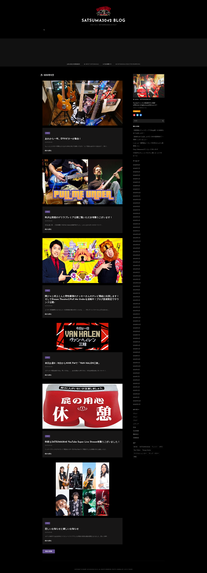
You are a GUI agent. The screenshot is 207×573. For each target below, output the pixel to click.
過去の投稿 (48, 551)
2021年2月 (136, 394)
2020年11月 (136, 404)
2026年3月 (136, 182)
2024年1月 (136, 272)
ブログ (47, 211)
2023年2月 (136, 311)
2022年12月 (137, 317)
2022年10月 (137, 324)
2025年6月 (136, 213)
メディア (136, 424)
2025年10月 (137, 199)
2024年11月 (136, 238)
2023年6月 (136, 297)
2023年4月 (136, 304)
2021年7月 (136, 376)
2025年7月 (136, 210)
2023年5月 (136, 300)
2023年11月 (136, 279)
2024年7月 (136, 252)
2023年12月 (137, 276)
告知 (134, 427)
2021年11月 (136, 363)
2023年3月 (136, 307)
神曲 (135, 457)
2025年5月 (136, 217)
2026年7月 (136, 168)
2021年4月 (136, 387)
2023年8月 (136, 290)
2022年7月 (136, 335)
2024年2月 (136, 269)
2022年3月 (136, 349)
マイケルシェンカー (140, 453)
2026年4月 (136, 179)
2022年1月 (136, 356)
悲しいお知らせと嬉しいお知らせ (62, 529)
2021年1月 (136, 397)
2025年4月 (136, 220)
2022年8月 (136, 331)
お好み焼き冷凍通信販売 (73, 64)
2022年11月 (136, 321)
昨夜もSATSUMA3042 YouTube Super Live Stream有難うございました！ (82, 442)
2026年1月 (136, 189)
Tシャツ (154, 447)
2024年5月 (136, 258)
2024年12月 (137, 234)
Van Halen (137, 450)
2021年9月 (136, 370)
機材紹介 (136, 434)
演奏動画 (136, 438)
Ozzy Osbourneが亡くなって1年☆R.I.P (145, 149)
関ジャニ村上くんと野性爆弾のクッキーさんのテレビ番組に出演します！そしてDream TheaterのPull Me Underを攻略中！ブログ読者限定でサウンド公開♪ (82, 299)
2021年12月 (136, 359)
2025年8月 (136, 206)
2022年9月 (136, 328)
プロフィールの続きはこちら (140, 107)
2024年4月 (136, 262)
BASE (135, 447)
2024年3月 (136, 265)
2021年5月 (136, 383)
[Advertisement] (103, 50)
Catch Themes (128, 569)
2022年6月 (136, 338)
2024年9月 (136, 245)
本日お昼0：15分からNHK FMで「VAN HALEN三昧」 (72, 363)
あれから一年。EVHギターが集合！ (63, 139)
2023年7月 (136, 293)
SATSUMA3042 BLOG (103, 21)
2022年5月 (136, 342)
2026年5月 (136, 175)
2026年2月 (136, 186)
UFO (160, 447)
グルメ (135, 413)
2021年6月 (136, 380)
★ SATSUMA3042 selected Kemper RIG (128, 64)
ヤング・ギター (154, 453)
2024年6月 (136, 255)
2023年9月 (136, 286)
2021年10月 (136, 366)
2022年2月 (136, 352)
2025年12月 (137, 193)
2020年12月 (137, 401)
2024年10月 (137, 241)
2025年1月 (136, 231)
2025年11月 (136, 196)
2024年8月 (136, 248)
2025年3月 (136, 224)
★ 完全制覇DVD (107, 64)
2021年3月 (136, 390)
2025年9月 (136, 203)
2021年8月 (136, 373)
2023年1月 (136, 314)
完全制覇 (136, 431)
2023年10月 (137, 283)
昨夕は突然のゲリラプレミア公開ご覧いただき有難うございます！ (78, 217)
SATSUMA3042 (144, 447)
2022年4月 (136, 345)
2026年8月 (136, 165)
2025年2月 (136, 227)
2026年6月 (136, 172)
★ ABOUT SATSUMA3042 (91, 64)
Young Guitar (146, 450)
